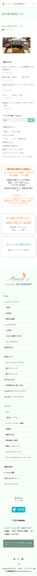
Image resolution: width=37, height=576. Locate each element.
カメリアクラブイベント (11, 153)
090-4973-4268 (18, 223)
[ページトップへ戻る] (18, 563)
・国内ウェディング (10, 368)
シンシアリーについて (11, 302)
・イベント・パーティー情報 (13, 423)
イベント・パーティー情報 (12, 139)
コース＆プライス (10, 325)
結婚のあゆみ (8, 347)
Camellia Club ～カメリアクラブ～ (15, 391)
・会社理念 (7, 313)
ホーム (6, 296)
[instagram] (18, 559)
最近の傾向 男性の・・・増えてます (16, 77)
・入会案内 (7, 330)
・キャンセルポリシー (11, 342)
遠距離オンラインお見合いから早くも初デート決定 (18, 104)
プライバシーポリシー (11, 484)
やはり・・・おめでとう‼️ (12, 95)
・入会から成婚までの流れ (13, 336)
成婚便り (5, 142)
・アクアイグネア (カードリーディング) (17, 457)
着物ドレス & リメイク (10, 149)
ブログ (4, 135)
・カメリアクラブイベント (13, 452)
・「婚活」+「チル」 (11, 418)
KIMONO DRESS (9, 380)
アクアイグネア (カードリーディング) (16, 156)
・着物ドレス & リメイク (12, 446)
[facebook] (14, 559)
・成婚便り (7, 429)
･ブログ (6, 412)
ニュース (7, 406)
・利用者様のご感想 (10, 440)
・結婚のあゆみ (9, 435)
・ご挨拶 (7, 307)
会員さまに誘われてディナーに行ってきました (18, 86)
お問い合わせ (8, 467)
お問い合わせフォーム (11, 478)
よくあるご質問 (9, 473)
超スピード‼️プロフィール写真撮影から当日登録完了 (17, 68)
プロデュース (8, 357)
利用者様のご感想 (8, 146)
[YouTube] (22, 559)
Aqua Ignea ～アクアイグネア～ (14, 397)
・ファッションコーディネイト (14, 363)
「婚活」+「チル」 (9, 131)
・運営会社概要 (9, 319)
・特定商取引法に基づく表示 (13, 385)
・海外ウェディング (10, 374)
